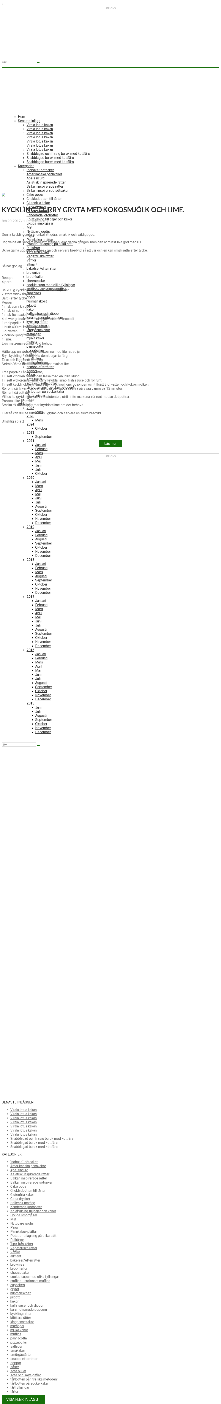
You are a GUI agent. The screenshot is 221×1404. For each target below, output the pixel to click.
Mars (39, 420)
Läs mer (110, 444)
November (43, 519)
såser (14, 1367)
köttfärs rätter (20, 1318)
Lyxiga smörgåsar (23, 1215)
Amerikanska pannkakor (28, 1166)
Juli (38, 469)
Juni (38, 465)
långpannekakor (22, 1322)
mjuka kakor (19, 1330)
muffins (15, 1334)
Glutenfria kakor (22, 1195)
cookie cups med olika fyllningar (34, 1277)
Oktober (41, 428)
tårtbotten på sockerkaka (45, 391)
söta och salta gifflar (25, 1375)
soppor (15, 1363)
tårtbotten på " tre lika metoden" (34, 1379)
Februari (41, 449)
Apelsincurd (19, 1170)
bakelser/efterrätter (25, 1260)
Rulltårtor (17, 1240)
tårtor (14, 1392)
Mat (13, 1219)
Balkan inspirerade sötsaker (31, 1182)
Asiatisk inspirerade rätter (29, 1174)
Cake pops (18, 1186)
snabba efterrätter (40, 367)
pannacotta (18, 1338)
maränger (17, 1326)
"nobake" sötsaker (24, 1162)
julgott (15, 1297)
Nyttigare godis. (22, 1223)
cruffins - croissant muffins (30, 1281)
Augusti (41, 506)
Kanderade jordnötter (26, 1207)
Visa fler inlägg (22, 1399)
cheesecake (19, 1273)
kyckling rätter (21, 1314)
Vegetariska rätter (23, 1248)
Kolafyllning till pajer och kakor (33, 1211)
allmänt (15, 1256)
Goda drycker (20, 1199)
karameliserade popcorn (28, 1309)
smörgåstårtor (21, 1355)
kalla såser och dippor (27, 1305)
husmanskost (20, 1293)
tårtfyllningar (19, 1387)
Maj (38, 461)
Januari (40, 445)
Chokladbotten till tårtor (28, 1191)
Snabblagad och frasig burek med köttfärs (42, 1138)
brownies (17, 1264)
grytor (14, 1289)
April (38, 490)
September (43, 437)
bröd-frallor (18, 1268)
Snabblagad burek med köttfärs (34, 1143)
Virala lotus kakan (23, 1110)
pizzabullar (18, 1342)
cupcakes (17, 1285)
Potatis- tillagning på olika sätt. (33, 1236)
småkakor (17, 1351)
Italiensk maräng (22, 1203)
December (43, 523)
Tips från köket (21, 1244)
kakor (14, 1301)
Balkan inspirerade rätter (28, 1178)
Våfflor (15, 1252)
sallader (16, 1346)
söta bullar (18, 1371)
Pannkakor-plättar (23, 1232)
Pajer (14, 1227)
